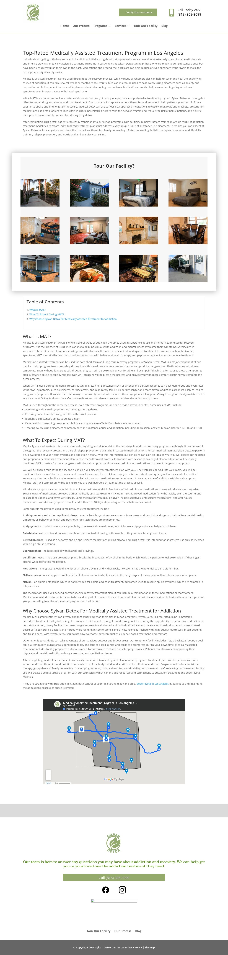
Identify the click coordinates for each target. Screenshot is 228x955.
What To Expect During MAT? (46, 314)
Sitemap (150, 947)
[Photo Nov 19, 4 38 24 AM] (89, 281)
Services (120, 26)
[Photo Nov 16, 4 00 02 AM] (188, 243)
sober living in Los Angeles (153, 683)
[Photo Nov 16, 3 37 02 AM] (39, 281)
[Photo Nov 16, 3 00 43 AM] (188, 281)
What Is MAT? (37, 309)
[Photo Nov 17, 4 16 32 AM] (39, 205)
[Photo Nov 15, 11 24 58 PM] (39, 243)
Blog (164, 26)
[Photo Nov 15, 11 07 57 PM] (188, 205)
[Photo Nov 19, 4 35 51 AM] (138, 281)
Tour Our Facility (145, 26)
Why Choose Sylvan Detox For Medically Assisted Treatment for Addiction (73, 319)
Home (64, 26)
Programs (100, 26)
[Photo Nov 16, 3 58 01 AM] (138, 243)
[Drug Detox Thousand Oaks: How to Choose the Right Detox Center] (89, 205)
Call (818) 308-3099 (114, 877)
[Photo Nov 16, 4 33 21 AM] (138, 205)
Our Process (81, 26)
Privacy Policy (133, 947)
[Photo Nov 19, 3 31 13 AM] (89, 243)
